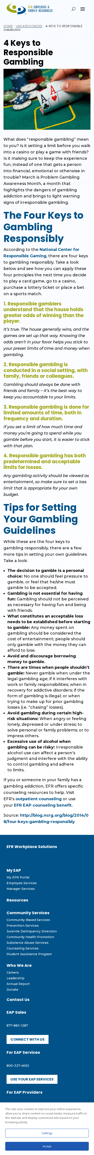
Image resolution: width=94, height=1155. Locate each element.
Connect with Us (27, 1039)
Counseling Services (23, 948)
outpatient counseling (39, 799)
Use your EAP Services (32, 1079)
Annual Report (18, 984)
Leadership (15, 978)
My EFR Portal (18, 877)
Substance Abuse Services (28, 943)
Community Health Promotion (30, 937)
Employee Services (22, 883)
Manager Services (21, 889)
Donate (12, 990)
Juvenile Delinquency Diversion (32, 931)
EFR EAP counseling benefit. (43, 805)
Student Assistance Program (29, 954)
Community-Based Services (28, 920)
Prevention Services (23, 926)
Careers (13, 972)
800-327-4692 (18, 1066)
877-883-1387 (17, 1025)
